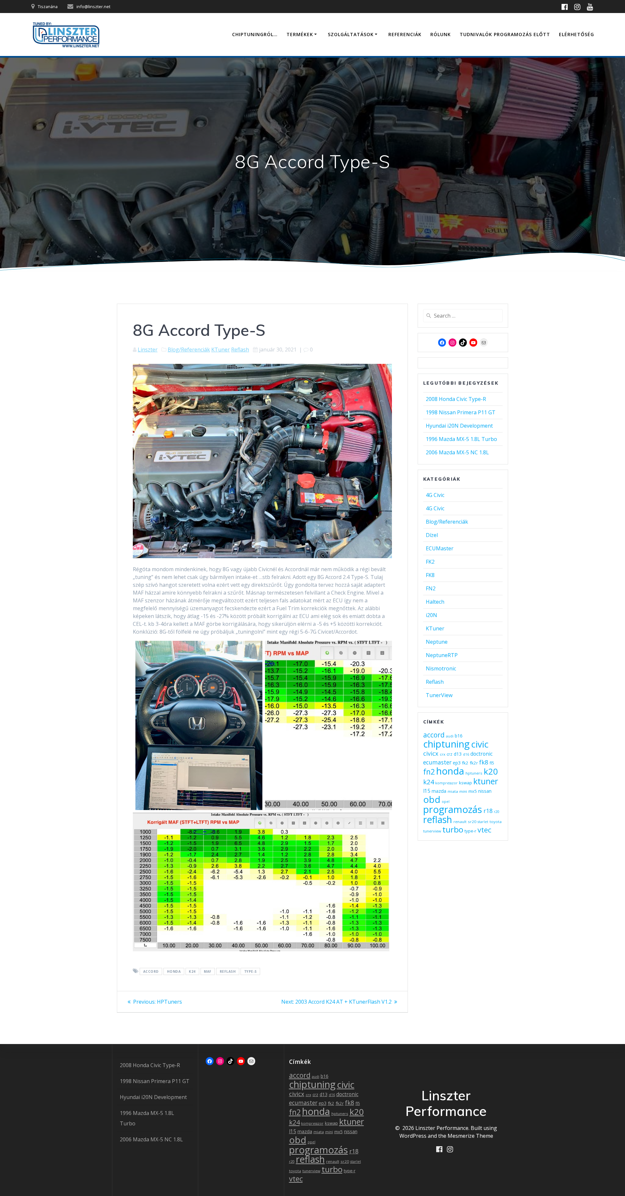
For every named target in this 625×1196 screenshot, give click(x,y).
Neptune (437, 641)
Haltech (435, 601)
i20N (431, 615)
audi (449, 736)
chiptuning (446, 743)
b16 (459, 736)
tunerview (432, 831)
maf (208, 971)
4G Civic (435, 495)
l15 (426, 790)
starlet (483, 821)
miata (453, 791)
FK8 (430, 575)
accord (151, 971)
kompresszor (446, 783)
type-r (470, 831)
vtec (484, 829)
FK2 (430, 561)
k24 (192, 971)
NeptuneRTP (442, 655)
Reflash (240, 349)
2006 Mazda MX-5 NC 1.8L (457, 452)
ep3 (457, 763)
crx (442, 754)
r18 (488, 811)
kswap (465, 783)
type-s (250, 971)
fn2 (429, 772)
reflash (228, 971)
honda (174, 971)
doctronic (481, 753)
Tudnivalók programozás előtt (505, 34)
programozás (452, 809)
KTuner (220, 349)
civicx (430, 753)
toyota (496, 821)
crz (449, 754)
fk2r (474, 763)
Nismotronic (441, 668)
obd (431, 799)
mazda (439, 791)
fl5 (492, 763)
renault (459, 821)
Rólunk (440, 34)
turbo (452, 829)
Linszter (148, 349)
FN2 (431, 588)
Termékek (299, 34)
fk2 (465, 763)
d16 (466, 754)
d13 (458, 754)
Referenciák (405, 34)
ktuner (485, 781)
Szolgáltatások (351, 34)
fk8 (483, 762)
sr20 (472, 821)
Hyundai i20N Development (459, 425)
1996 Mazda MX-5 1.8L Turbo (461, 439)
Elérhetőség (576, 34)
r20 (496, 811)
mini (463, 791)
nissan (485, 791)
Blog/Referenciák (189, 349)
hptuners (473, 773)
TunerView (439, 695)
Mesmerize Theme (470, 1135)
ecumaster (437, 762)
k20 (491, 771)
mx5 (472, 791)
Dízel (432, 535)
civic (480, 744)
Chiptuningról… (255, 34)
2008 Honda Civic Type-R (456, 399)
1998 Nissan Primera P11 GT (460, 412)
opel (446, 801)
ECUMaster (439, 548)
